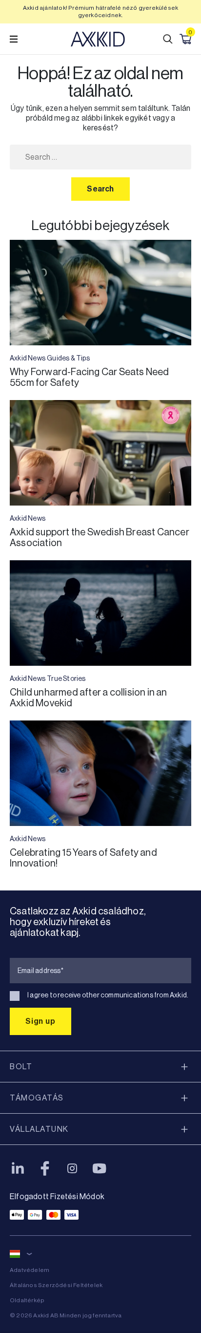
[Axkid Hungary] (98, 39)
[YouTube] (99, 1168)
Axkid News (27, 358)
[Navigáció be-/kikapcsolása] (14, 39)
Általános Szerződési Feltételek (56, 1285)
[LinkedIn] (17, 1168)
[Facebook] (45, 1168)
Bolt (21, 1066)
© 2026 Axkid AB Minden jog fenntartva (65, 1315)
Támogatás (37, 1097)
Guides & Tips (68, 358)
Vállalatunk (39, 1129)
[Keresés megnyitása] (168, 39)
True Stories (66, 678)
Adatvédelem (29, 1270)
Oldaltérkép (27, 1300)
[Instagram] (72, 1168)
